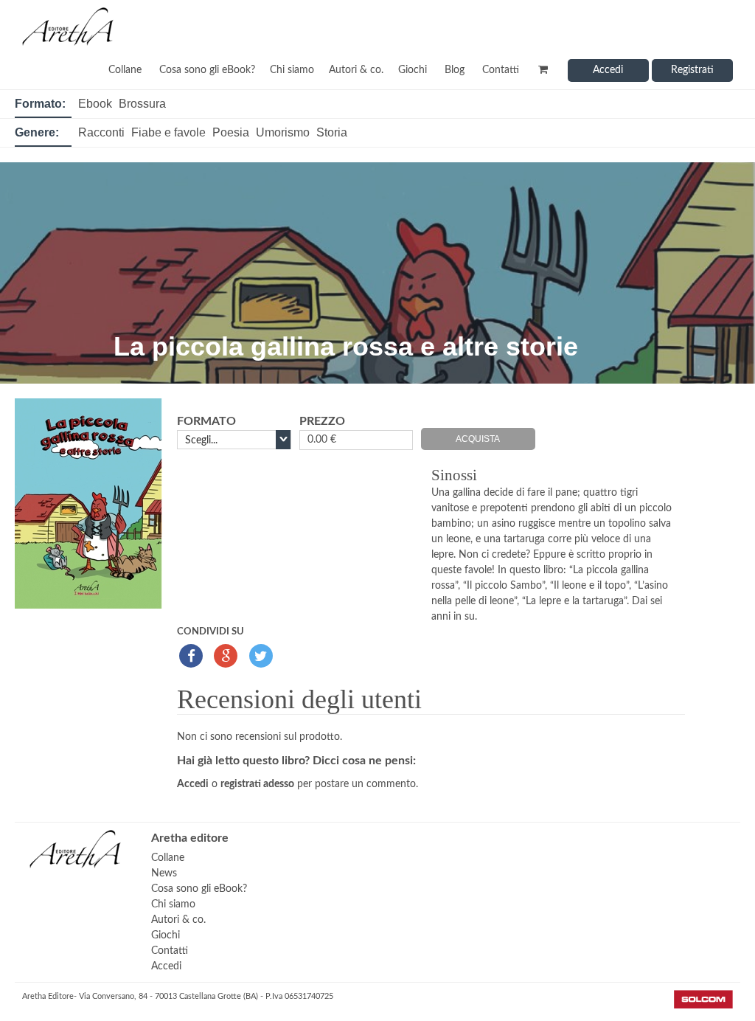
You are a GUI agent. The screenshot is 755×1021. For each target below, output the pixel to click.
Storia (331, 132)
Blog (455, 70)
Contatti (500, 70)
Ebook (95, 103)
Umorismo (283, 132)
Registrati (692, 70)
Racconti (101, 132)
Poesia (230, 132)
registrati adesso (257, 784)
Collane (125, 70)
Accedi (608, 70)
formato (206, 421)
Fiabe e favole (168, 132)
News (164, 873)
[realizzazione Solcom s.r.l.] (703, 1005)
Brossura (142, 103)
